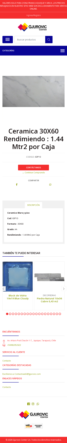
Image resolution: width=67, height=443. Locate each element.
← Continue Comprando (33, 172)
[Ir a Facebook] (28, 404)
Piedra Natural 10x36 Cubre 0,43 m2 (49, 300)
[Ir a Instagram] (33, 404)
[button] (7, 314)
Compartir (33, 180)
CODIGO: (30, 156)
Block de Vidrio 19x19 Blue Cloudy (18, 297)
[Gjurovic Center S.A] (32, 27)
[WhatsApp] (38, 404)
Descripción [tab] (33, 205)
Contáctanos (33, 167)
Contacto (6, 360)
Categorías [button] (8, 50)
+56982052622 (14, 345)
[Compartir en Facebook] (16, 184)
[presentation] (3, 288)
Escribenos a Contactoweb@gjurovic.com (21, 374)
